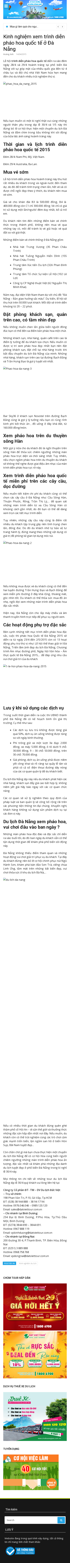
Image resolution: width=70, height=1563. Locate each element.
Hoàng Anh (8, 54)
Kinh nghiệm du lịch (27, 1263)
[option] (37, 26)
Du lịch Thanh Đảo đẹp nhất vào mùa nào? (33, 26)
